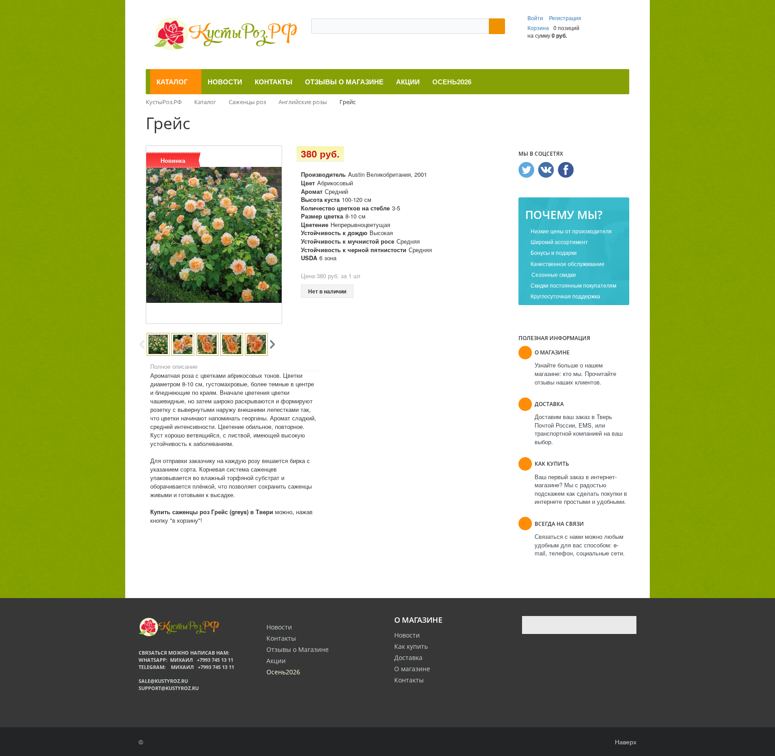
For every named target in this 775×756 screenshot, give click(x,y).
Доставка (408, 657)
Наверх (624, 741)
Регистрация (565, 18)
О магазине (412, 668)
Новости (407, 635)
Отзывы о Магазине (297, 649)
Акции (276, 660)
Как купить (411, 646)
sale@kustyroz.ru (163, 680)
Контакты (409, 680)
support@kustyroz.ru (169, 688)
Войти (535, 18)
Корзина (538, 27)
